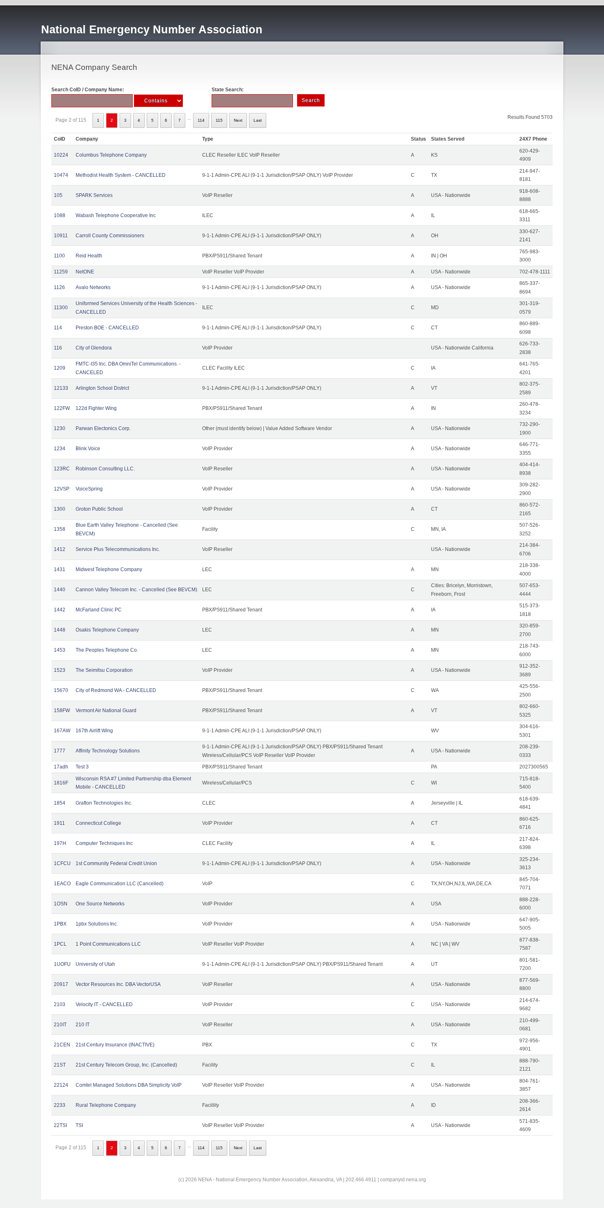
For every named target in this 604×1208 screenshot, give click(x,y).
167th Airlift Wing (94, 731)
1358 (59, 529)
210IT (60, 1024)
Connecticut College (98, 823)
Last (258, 120)
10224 (61, 155)
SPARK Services (94, 195)
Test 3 (82, 767)
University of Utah (95, 964)
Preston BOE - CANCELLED (107, 328)
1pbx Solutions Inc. (97, 924)
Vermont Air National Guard (106, 710)
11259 (61, 272)
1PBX (60, 924)
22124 (61, 1085)
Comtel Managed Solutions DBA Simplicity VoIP (129, 1085)
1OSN (60, 904)
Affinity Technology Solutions (108, 751)
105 (58, 195)
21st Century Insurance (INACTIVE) (115, 1045)
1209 (59, 368)
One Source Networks (100, 904)
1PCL (60, 944)
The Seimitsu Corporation (104, 670)
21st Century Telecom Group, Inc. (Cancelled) (126, 1065)
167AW (62, 731)
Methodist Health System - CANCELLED (121, 175)
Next (238, 120)
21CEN (62, 1045)
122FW (62, 408)
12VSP (61, 489)
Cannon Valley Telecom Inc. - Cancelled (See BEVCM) (136, 589)
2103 (59, 1004)
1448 (59, 630)
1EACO (62, 883)
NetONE (85, 272)
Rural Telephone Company (106, 1105)
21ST (60, 1065)
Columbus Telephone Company (111, 155)
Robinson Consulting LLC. (105, 469)
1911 (59, 823)
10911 (61, 235)
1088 (59, 215)
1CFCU (62, 863)
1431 (59, 569)
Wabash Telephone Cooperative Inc (116, 215)
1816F (61, 783)
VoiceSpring (89, 489)
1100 (59, 256)
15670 (61, 690)
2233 (59, 1105)
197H (60, 843)
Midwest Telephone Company (109, 569)
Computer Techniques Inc (104, 843)
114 (201, 120)
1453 (59, 650)
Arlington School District (102, 388)
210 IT (83, 1024)
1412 (59, 549)
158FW (62, 710)
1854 (59, 803)
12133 (61, 388)
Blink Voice (88, 448)
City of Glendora (94, 348)
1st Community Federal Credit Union (116, 863)
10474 (61, 175)
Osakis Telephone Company (107, 630)
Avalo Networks (93, 287)
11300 (61, 307)
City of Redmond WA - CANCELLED (116, 690)
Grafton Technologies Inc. (104, 803)
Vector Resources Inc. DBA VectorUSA (118, 984)
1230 (59, 428)
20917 (61, 984)
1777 (59, 751)
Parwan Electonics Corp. (103, 428)
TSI (79, 1125)
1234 (59, 448)
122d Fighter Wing (96, 408)
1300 (59, 509)
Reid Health (89, 256)
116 (58, 348)
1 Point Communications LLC (108, 944)
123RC (62, 469)
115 (219, 120)
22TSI (60, 1125)
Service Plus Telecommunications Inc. (118, 549)
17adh (61, 767)
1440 (59, 589)
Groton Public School (99, 509)
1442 (59, 610)
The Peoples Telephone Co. (107, 650)
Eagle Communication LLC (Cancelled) (120, 883)
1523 (59, 670)
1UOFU (62, 964)
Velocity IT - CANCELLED (104, 1004)
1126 (59, 287)
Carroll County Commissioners (110, 235)
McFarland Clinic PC (99, 610)
